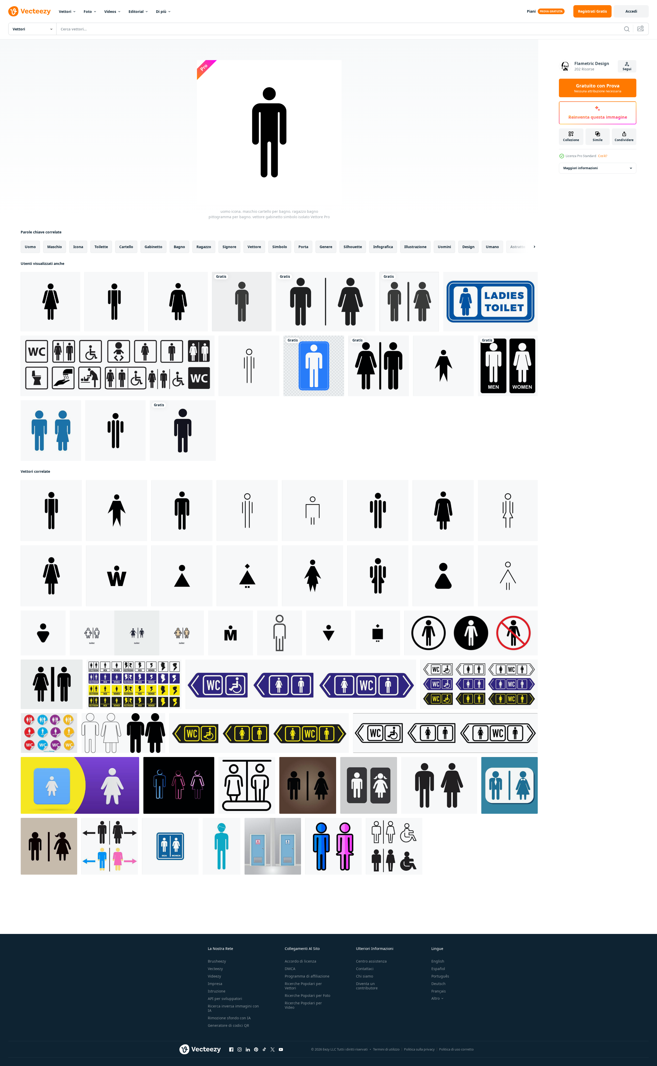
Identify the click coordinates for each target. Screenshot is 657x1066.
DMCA (290, 968)
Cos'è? (602, 156)
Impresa (215, 983)
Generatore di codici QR (228, 1025)
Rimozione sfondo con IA (229, 1017)
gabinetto (153, 246)
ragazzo (203, 246)
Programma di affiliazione (307, 976)
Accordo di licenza (300, 961)
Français (438, 991)
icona (78, 246)
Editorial (136, 11)
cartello (126, 246)
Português (440, 976)
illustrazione (415, 246)
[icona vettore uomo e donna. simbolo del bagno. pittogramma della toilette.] (409, 301)
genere (326, 246)
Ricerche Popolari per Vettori (303, 985)
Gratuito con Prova (597, 88)
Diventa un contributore (367, 985)
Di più (161, 11)
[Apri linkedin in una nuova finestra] (248, 1049)
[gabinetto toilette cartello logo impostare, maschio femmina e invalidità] (394, 846)
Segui (627, 69)
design (468, 246)
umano (492, 246)
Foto (88, 11)
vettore (254, 246)
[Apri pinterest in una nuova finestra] (256, 1049)
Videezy (214, 976)
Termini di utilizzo (386, 1049)
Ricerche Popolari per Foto (307, 995)
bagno (179, 246)
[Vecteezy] (29, 11)
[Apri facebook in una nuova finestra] (231, 1049)
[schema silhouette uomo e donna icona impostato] (123, 733)
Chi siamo (364, 976)
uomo (30, 246)
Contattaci (365, 968)
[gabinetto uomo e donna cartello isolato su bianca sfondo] (378, 366)
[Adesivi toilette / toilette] (49, 733)
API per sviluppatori (225, 998)
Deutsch (438, 983)
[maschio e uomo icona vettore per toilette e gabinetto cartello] (221, 846)
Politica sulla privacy (419, 1049)
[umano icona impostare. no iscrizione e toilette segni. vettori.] (471, 633)
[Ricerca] (627, 29)
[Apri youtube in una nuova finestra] (281, 1049)
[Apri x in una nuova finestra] (273, 1049)
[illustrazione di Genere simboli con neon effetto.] (178, 785)
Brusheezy (217, 961)
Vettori (65, 11)
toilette (101, 246)
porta (303, 246)
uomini (444, 246)
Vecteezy (215, 968)
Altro (435, 998)
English (437, 961)
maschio (54, 246)
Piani (531, 11)
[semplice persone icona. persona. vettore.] (279, 633)
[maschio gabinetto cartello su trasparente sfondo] (313, 366)
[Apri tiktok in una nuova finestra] (264, 1049)
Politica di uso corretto (456, 1049)
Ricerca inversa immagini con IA (233, 1008)
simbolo (279, 246)
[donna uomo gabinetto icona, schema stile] (246, 785)
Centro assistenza (371, 961)
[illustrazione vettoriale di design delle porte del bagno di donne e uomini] (272, 846)
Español (438, 968)
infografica (383, 246)
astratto (517, 246)
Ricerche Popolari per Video (303, 1005)
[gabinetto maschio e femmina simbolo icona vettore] (170, 846)
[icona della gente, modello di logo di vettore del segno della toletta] (183, 430)
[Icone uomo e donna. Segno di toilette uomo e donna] (51, 430)
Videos (110, 11)
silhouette (353, 246)
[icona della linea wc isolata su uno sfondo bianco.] (333, 846)
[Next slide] (530, 247)
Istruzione (216, 991)
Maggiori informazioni (580, 168)
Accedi (631, 11)
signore (229, 246)
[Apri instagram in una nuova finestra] (240, 1049)
